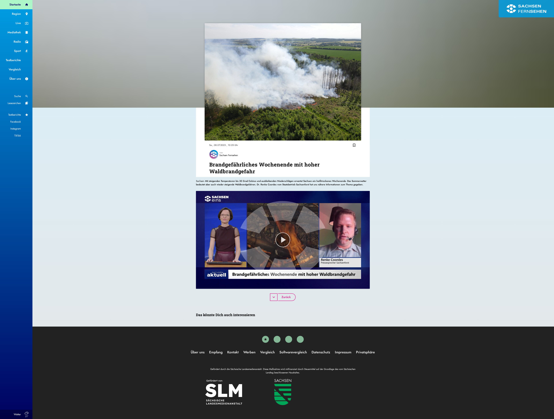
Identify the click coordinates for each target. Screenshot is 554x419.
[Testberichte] (265, 339)
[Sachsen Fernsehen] (526, 8)
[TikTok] (300, 339)
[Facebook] (277, 339)
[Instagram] (288, 339)
